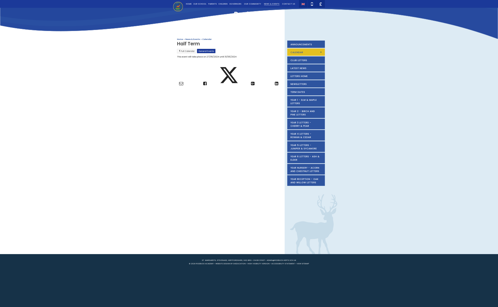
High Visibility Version (259, 264)
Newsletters (298, 84)
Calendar (207, 39)
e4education (239, 264)
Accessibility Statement (283, 264)
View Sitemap (303, 264)
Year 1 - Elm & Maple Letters (303, 101)
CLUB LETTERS (298, 60)
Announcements (301, 44)
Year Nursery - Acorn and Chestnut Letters (304, 169)
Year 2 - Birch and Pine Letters (302, 113)
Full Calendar (188, 51)
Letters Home (299, 76)
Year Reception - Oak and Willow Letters (304, 181)
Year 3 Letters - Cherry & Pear (300, 124)
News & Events (192, 39)
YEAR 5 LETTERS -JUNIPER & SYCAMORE (303, 147)
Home (180, 39)
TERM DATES (297, 92)
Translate (320, 8)
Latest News (298, 68)
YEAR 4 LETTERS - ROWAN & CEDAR (300, 135)
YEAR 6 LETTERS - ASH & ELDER (305, 158)
